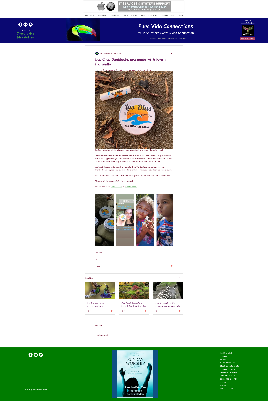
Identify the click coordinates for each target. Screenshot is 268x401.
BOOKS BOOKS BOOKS (228, 379)
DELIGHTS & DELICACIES (229, 366)
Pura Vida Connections (166, 26)
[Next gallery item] (170, 220)
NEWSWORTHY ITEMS (228, 372)
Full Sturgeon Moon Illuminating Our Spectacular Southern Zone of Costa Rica (99, 304)
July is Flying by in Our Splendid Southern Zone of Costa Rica (167, 304)
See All (181, 278)
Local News (99, 253)
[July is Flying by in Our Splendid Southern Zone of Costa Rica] (168, 290)
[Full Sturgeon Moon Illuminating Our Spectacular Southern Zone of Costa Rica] (100, 290)
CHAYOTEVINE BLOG (228, 363)
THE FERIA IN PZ (226, 389)
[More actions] (171, 53)
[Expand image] (104, 220)
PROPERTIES (224, 359)
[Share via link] (96, 260)
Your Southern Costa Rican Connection (166, 33)
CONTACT (223, 382)
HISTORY (223, 385)
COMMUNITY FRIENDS (228, 369)
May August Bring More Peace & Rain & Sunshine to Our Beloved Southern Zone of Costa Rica (133, 304)
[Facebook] (20, 24)
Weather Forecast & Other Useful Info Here (168, 38)
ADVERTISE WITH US (228, 376)
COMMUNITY (225, 356)
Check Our (248, 21)
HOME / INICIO (226, 353)
